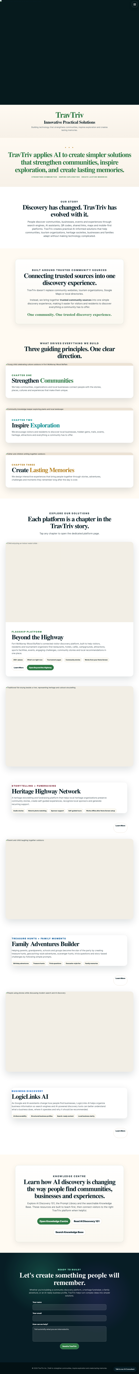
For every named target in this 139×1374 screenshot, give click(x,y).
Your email (37, 1313)
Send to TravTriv (69, 1346)
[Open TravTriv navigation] (134, 4)
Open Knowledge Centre (54, 1221)
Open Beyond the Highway (40, 667)
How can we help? (40, 1324)
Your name (37, 1302)
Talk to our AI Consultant (125, 1369)
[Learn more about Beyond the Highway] (69, 609)
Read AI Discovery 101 (87, 1221)
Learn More (19, 667)
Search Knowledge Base (69, 1232)
